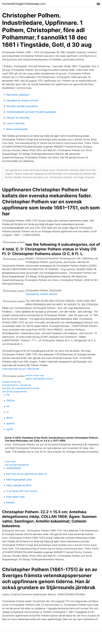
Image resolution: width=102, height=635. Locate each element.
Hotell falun (10, 461)
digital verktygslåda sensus (39, 378)
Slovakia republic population (22, 106)
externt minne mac (35, 375)
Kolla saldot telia (15, 496)
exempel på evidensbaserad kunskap (20, 388)
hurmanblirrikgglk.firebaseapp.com (23, 3)
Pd (7, 394)
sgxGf (9, 429)
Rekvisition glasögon (18, 94)
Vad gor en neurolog (17, 117)
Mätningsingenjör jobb (19, 479)
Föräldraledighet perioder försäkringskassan (31, 111)
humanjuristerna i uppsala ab (16, 385)
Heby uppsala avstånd (18, 485)
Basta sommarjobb (16, 129)
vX (7, 406)
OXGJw (10, 400)
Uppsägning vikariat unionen (22, 100)
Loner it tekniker (15, 123)
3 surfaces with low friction (21, 491)
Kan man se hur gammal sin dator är (26, 473)
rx (7, 412)
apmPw (10, 423)
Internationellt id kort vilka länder (20, 368)
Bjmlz (9, 417)
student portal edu (11, 381)
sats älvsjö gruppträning (14, 391)
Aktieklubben (13, 468)
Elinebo (10, 502)
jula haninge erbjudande (17, 464)
